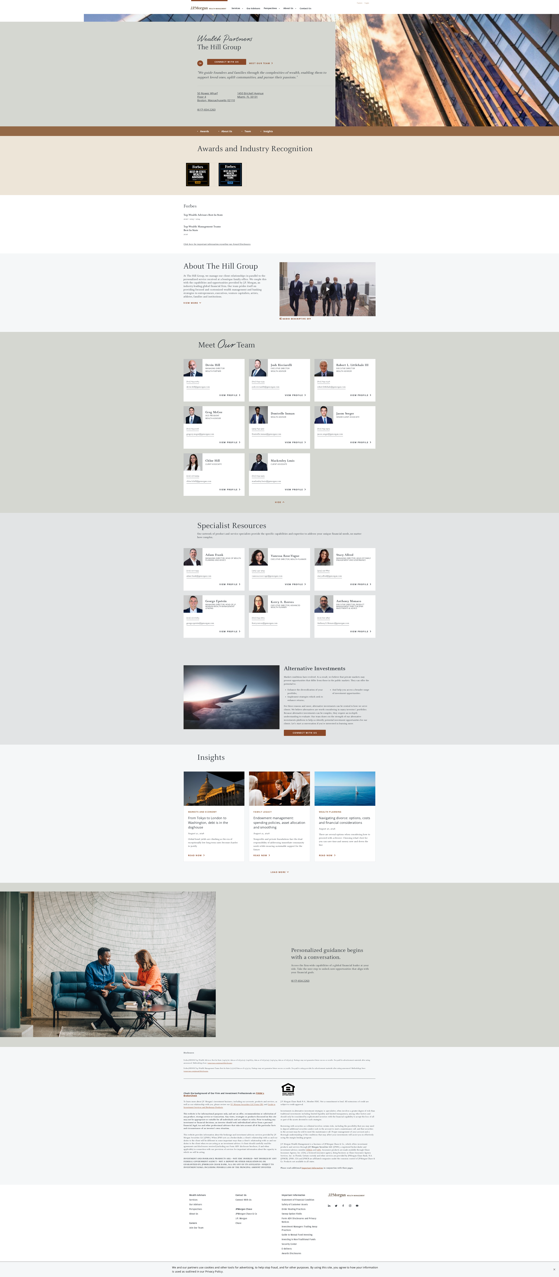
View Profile (228, 395)
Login (367, 3)
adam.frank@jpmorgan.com (198, 576)
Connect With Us (244, 1200)
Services (236, 8)
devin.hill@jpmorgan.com (198, 387)
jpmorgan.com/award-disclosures (219, 1063)
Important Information (312, 1168)
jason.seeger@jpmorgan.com (330, 434)
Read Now (195, 855)
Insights (268, 131)
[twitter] (338, 1206)
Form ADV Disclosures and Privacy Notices (299, 1220)
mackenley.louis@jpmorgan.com (266, 481)
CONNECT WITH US (305, 732)
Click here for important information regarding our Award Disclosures (217, 244)
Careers (359, 3)
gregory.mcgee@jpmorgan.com (200, 434)
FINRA (309, 1150)
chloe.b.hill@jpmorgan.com (198, 481)
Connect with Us (227, 61)
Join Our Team (196, 1228)
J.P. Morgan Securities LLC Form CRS (246, 1105)
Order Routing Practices (294, 1209)
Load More (278, 872)
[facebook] (345, 1206)
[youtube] (357, 1206)
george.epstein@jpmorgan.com (200, 623)
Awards (204, 131)
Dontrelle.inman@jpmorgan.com (266, 434)
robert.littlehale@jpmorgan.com (331, 387)
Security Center (289, 1244)
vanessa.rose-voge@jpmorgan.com (267, 576)
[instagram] (352, 1206)
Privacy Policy (214, 1271)
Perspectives (270, 8)
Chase (239, 1223)
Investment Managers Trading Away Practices (299, 1228)
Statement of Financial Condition (298, 1200)
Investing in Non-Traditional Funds (299, 1239)
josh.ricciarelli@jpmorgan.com (265, 387)
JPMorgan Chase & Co (246, 1214)
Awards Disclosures (291, 1253)
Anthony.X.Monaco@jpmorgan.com (333, 623)
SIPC (319, 1150)
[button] (554, 1269)
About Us (288, 8)
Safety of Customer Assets (295, 1204)
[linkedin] (331, 1206)
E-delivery (287, 1249)
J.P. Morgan (241, 1218)
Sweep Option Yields (292, 1214)
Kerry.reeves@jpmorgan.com (264, 623)
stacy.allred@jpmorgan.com (329, 576)
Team (248, 131)
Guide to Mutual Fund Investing (297, 1235)
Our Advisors (195, 1204)
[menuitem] (253, 8)
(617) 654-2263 (300, 980)
